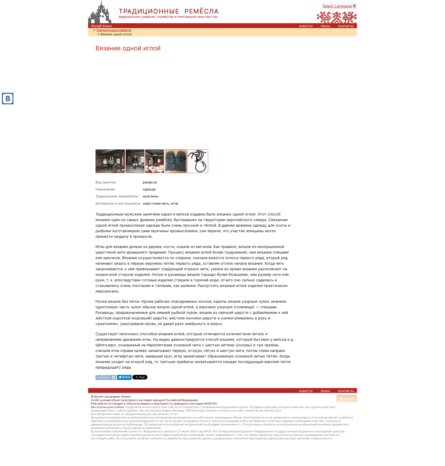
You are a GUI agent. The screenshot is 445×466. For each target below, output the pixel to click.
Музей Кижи (101, 26)
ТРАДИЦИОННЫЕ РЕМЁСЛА (169, 11)
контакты (346, 26)
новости (306, 26)
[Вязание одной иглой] (110, 151)
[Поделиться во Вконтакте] (105, 377)
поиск (325, 26)
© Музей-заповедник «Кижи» (111, 396)
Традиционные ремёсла (113, 30)
